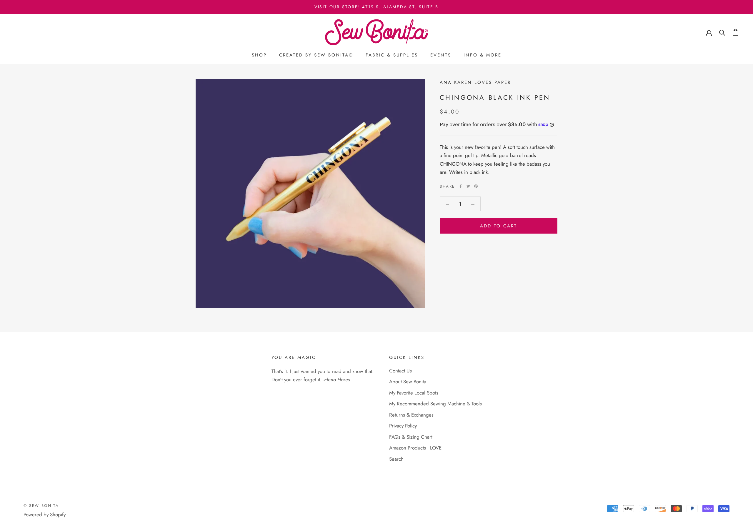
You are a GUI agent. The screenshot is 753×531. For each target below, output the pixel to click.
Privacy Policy (403, 425)
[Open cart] (735, 32)
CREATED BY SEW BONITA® (316, 55)
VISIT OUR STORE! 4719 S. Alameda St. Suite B (376, 7)
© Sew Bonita (41, 505)
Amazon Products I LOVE (415, 447)
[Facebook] (460, 186)
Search (396, 458)
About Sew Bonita (407, 381)
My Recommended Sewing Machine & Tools (435, 403)
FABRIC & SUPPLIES (392, 55)
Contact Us (400, 370)
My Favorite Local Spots (413, 392)
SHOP (259, 55)
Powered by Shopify (45, 514)
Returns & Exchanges (411, 414)
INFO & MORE (483, 55)
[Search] (722, 32)
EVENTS (440, 55)
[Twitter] (468, 186)
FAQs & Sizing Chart (410, 436)
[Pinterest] (476, 186)
